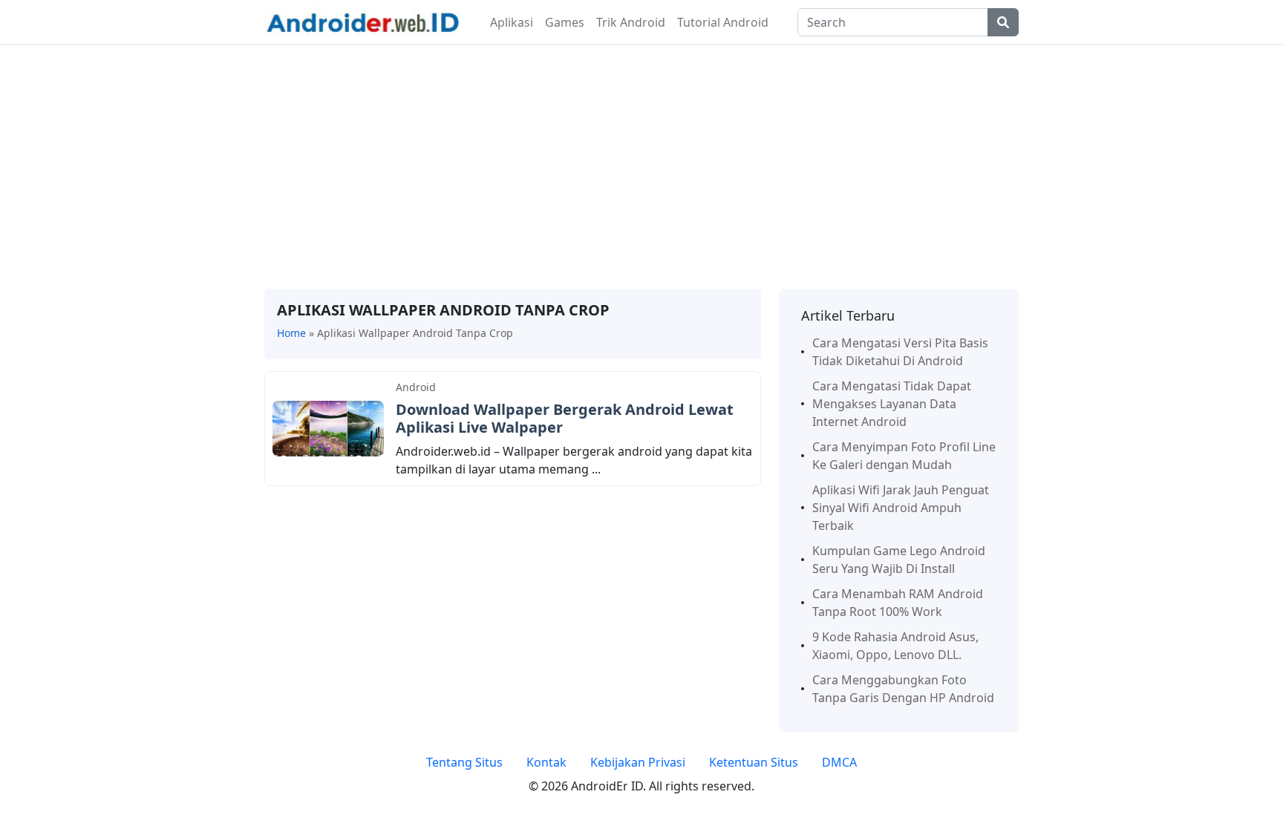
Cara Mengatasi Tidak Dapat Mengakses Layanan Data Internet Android (891, 404)
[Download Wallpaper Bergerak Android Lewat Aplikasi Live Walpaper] (328, 427)
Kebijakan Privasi (637, 762)
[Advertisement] (641, 167)
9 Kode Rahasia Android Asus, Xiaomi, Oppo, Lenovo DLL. (895, 646)
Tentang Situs (464, 762)
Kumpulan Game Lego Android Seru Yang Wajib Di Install (898, 560)
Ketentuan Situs (753, 762)
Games (564, 22)
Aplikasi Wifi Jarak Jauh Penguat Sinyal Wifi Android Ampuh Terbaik (900, 508)
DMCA (839, 762)
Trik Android (630, 22)
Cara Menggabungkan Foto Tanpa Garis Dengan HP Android (903, 689)
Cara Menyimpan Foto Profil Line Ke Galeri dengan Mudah (904, 456)
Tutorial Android (722, 22)
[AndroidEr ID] (362, 21)
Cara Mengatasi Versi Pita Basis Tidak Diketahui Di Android (900, 352)
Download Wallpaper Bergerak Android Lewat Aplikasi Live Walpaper (565, 418)
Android (416, 387)
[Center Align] (1003, 22)
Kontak (546, 762)
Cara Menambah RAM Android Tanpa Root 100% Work (897, 603)
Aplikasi (511, 22)
